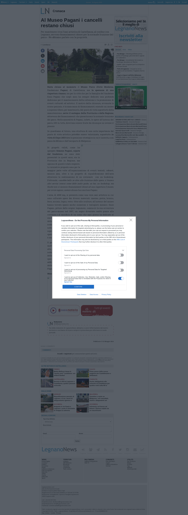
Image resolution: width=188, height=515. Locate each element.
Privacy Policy (106, 294)
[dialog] (94, 257)
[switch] (121, 255)
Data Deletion (81, 294)
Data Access (94, 294)
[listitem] (94, 250)
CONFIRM (78, 287)
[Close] (132, 221)
